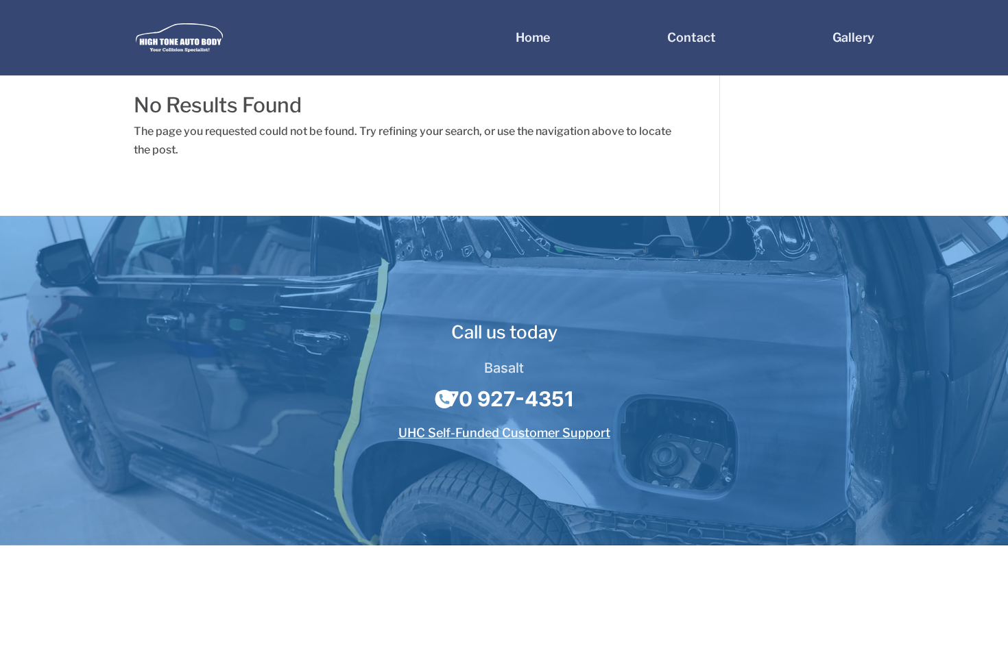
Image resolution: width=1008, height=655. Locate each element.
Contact (691, 39)
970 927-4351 (504, 398)
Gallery (853, 39)
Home (533, 39)
